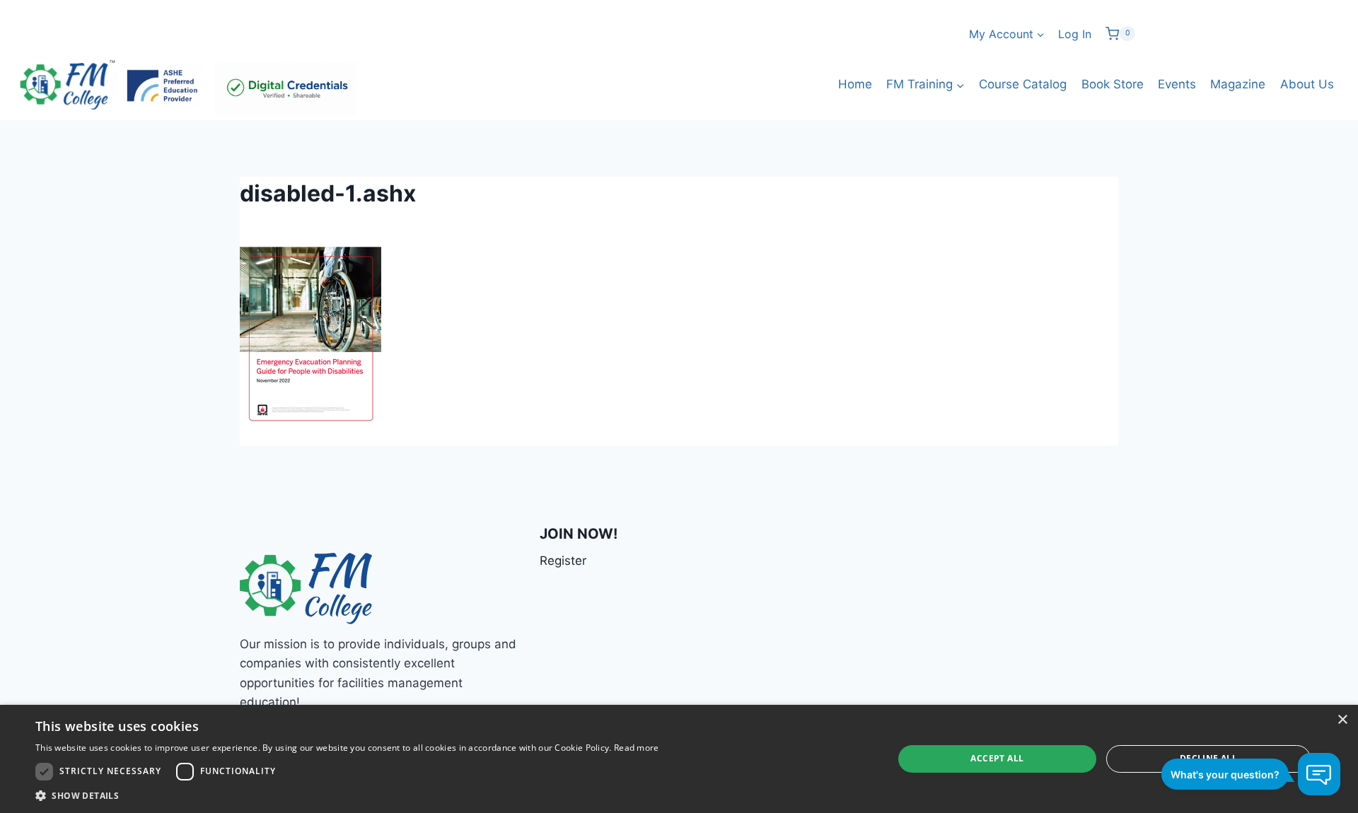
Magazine (1237, 84)
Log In (1074, 34)
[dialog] (679, 759)
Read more (636, 748)
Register (563, 561)
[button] (347, 795)
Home (855, 84)
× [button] (1342, 720)
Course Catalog (1023, 84)
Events (1177, 84)
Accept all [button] (996, 758)
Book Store (1112, 84)
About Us (1307, 84)
